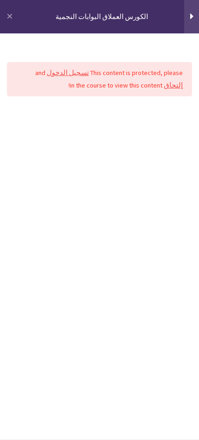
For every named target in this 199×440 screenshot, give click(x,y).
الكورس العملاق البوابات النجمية (102, 17)
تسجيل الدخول (68, 73)
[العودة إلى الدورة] (9, 16)
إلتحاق (173, 85)
